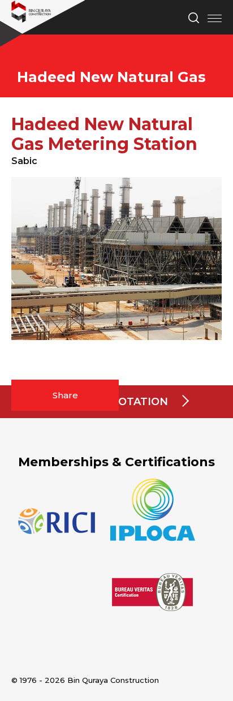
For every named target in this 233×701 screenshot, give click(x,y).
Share (65, 395)
